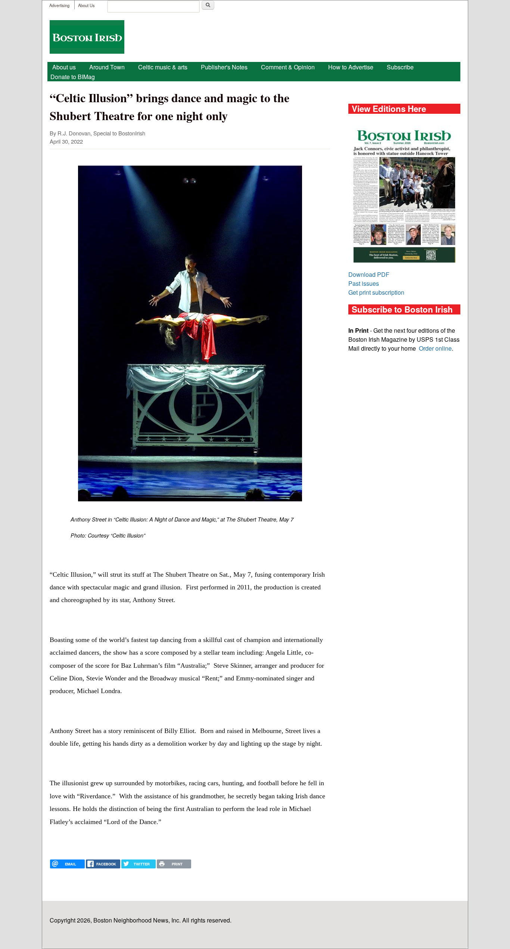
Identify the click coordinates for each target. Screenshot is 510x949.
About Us (86, 5)
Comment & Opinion (288, 67)
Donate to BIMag (72, 76)
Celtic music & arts (162, 67)
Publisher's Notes (224, 67)
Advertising (59, 5)
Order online (435, 348)
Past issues (363, 283)
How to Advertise (350, 67)
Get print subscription (376, 292)
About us (64, 67)
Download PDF (368, 274)
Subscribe (400, 67)
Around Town (107, 67)
